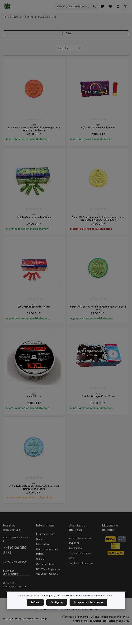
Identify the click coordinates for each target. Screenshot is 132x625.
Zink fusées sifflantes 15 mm (34, 306)
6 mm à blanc (34, 396)
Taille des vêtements (80, 553)
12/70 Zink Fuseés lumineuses (98, 127)
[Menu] (102, 6)
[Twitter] (41, 609)
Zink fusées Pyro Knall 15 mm (98, 396)
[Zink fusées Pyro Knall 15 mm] (98, 357)
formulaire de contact (14, 586)
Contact (40, 559)
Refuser (35, 602)
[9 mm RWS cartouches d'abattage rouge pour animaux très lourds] (34, 88)
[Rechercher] (95, 6)
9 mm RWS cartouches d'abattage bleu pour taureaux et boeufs (34, 487)
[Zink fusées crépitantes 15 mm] (34, 178)
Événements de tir (45, 534)
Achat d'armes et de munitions (80, 540)
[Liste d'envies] (110, 6)
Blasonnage (75, 548)
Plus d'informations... (103, 595)
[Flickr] (64, 609)
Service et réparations (81, 563)
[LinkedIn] (68, 609)
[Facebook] (36, 609)
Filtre (68, 33)
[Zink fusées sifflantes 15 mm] (34, 268)
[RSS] (95, 609)
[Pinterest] (55, 609)
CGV (71, 558)
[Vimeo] (50, 609)
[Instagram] (59, 609)
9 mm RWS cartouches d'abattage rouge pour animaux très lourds (34, 129)
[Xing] (73, 609)
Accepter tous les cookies (88, 602)
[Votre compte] (117, 6)
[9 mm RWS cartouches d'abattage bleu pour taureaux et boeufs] (34, 447)
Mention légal (43, 544)
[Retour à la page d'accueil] (7, 6)
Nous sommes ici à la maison (47, 551)
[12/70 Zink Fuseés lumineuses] (98, 88)
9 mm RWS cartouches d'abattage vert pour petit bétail (98, 308)
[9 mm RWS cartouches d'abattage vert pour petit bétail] (98, 268)
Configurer (56, 602)
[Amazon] (87, 609)
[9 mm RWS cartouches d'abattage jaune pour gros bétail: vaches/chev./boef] (98, 178)
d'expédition (115, 616)
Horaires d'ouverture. (11, 572)
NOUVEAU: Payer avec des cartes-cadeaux (48, 571)
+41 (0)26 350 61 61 (14, 550)
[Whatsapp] (78, 609)
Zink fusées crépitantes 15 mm (34, 217)
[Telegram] (82, 609)
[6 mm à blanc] (34, 357)
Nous (39, 539)
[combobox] (73, 6)
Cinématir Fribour (45, 564)
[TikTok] (91, 609)
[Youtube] (45, 609)
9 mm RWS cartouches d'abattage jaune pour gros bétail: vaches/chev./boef (98, 218)
